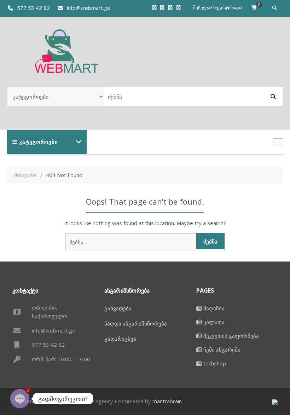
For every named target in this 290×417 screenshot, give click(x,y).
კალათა (214, 321)
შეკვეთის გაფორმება (231, 335)
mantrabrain (167, 401)
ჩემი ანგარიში (221, 349)
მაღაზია (214, 308)
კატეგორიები (38, 141)
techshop (214, 363)
